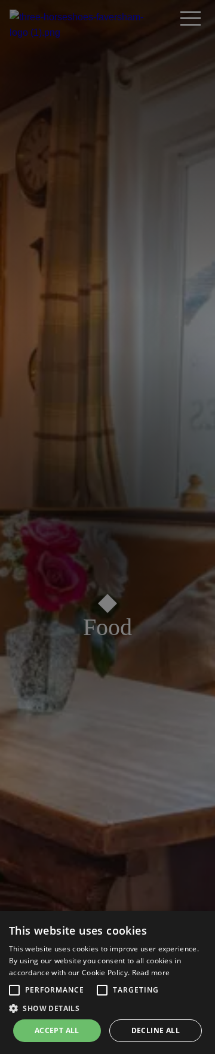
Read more (151, 972)
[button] (14, 990)
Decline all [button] (155, 1030)
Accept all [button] (57, 1030)
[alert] (107, 982)
